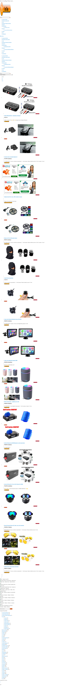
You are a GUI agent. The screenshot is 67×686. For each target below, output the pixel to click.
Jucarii (3, 654)
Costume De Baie (5, 38)
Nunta (3, 657)
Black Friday (4, 631)
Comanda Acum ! (6, 162)
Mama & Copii (4, 656)
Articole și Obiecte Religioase (6, 615)
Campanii (3, 633)
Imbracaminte (4, 45)
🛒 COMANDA (6, 121)
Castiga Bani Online (5, 637)
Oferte (3, 658)
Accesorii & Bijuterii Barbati (9, 49)
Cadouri (3, 50)
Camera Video (6, 620)
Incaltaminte (4, 53)
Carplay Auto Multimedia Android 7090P (10, 360)
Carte (3, 58)
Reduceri (3, 43)
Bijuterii (3, 65)
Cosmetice (3, 641)
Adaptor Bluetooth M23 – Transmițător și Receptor (12, 115)
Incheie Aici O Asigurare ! (8, 202)
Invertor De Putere (7, 624)
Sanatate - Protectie (5, 669)
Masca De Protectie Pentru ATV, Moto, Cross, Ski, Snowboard (14, 525)
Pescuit (3, 660)
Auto (3, 616)
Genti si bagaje (4, 648)
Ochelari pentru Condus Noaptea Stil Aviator (11, 566)
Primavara (3, 664)
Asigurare (5, 619)
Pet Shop (3, 661)
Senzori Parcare (6, 628)
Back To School (4, 629)
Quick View (35, 97)
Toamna (3, 673)
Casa (3, 52)
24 (2, 79)
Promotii (3, 665)
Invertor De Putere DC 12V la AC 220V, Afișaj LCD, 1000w (13, 484)
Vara (2, 678)
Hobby (3, 649)
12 (2, 78)
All (2, 80)
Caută (11, 608)
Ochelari (5, 625)
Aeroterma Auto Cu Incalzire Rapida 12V (10, 156)
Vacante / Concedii (5, 674)
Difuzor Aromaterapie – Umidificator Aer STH (11, 401)
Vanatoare (3, 677)
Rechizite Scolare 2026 (6, 39)
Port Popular (4, 662)
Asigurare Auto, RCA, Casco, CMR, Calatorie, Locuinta (13, 196)
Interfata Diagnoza (7, 623)
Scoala (3, 670)
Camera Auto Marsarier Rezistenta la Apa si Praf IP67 (12, 319)
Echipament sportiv (7, 46)
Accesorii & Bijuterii (5, 612)
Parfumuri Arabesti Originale (6, 42)
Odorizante (5, 627)
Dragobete (3, 644)
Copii (3, 640)
